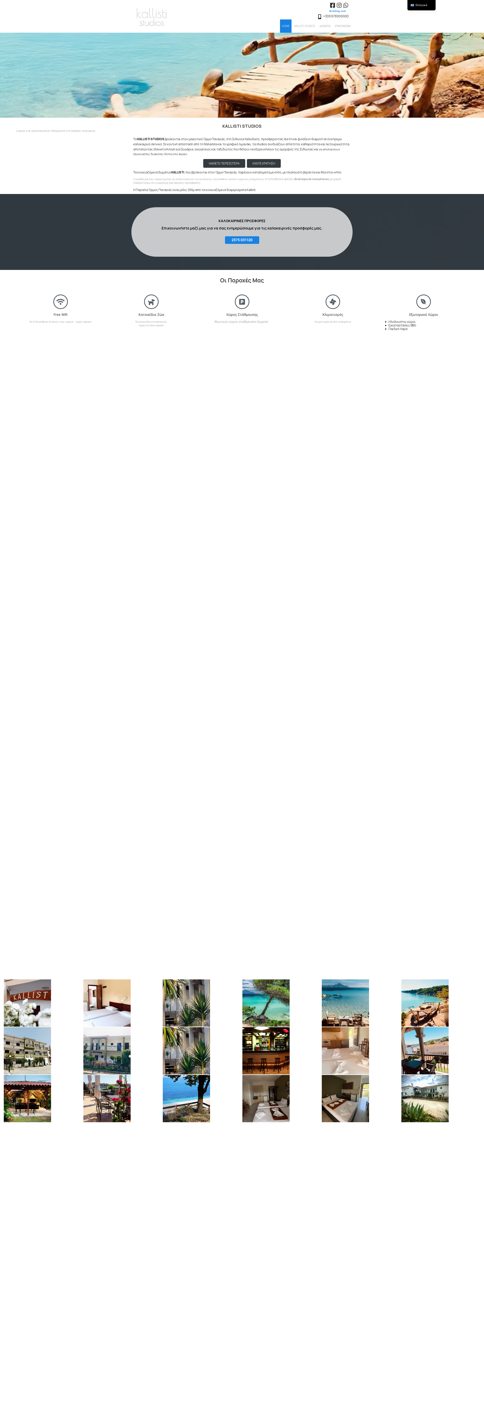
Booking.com (337, 11)
